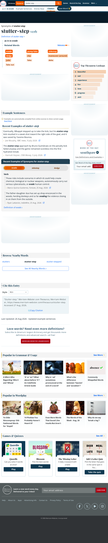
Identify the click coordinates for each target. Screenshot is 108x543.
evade (14, 168)
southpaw (88, 152)
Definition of (12, 36)
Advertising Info (30, 500)
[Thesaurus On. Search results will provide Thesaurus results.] (15, 3)
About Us (12, 500)
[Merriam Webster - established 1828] (3, 3)
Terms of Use (68, 500)
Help (4, 500)
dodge (57, 168)
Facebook (79, 506)
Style (4, 292)
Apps (20, 500)
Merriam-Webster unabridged (35, 341)
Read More (8, 121)
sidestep (35, 168)
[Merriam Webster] (89, 143)
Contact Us (43, 500)
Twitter (87, 506)
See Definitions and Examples (88, 157)
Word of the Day (75, 3)
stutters (6, 261)
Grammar (86, 3)
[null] (97, 152)
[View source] (39, 140)
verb (33, 31)
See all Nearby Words (35, 268)
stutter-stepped (54, 261)
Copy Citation (36, 310)
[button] (94, 3)
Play (13, 469)
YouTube (95, 506)
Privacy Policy (55, 500)
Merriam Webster (7, 490)
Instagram (102, 506)
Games (65, 3)
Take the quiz (94, 472)
